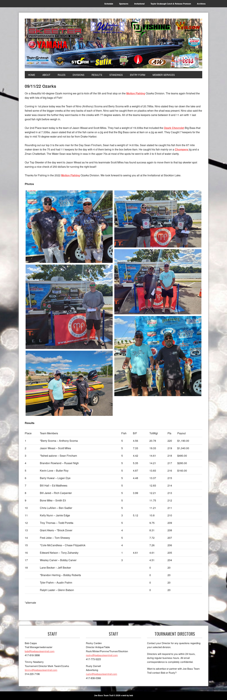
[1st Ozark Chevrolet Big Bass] (157, 356)
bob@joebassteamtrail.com (40, 651)
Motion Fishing (135, 93)
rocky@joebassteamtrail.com (102, 655)
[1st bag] (69, 226)
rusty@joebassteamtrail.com (101, 674)
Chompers (181, 149)
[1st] (157, 218)
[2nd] (157, 281)
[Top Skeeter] (69, 383)
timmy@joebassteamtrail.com (41, 670)
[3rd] (69, 307)
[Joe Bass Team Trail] (113, 43)
